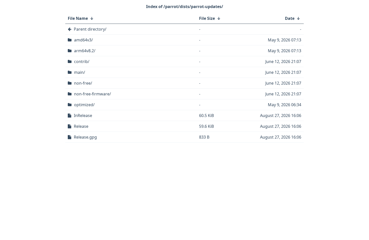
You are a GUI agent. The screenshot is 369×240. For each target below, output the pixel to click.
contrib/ (81, 61)
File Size (207, 18)
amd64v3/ (83, 40)
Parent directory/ (90, 29)
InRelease (83, 115)
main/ (79, 72)
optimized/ (84, 104)
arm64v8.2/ (84, 50)
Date (289, 18)
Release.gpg (85, 137)
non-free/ (83, 83)
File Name (78, 18)
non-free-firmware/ (92, 94)
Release (81, 126)
